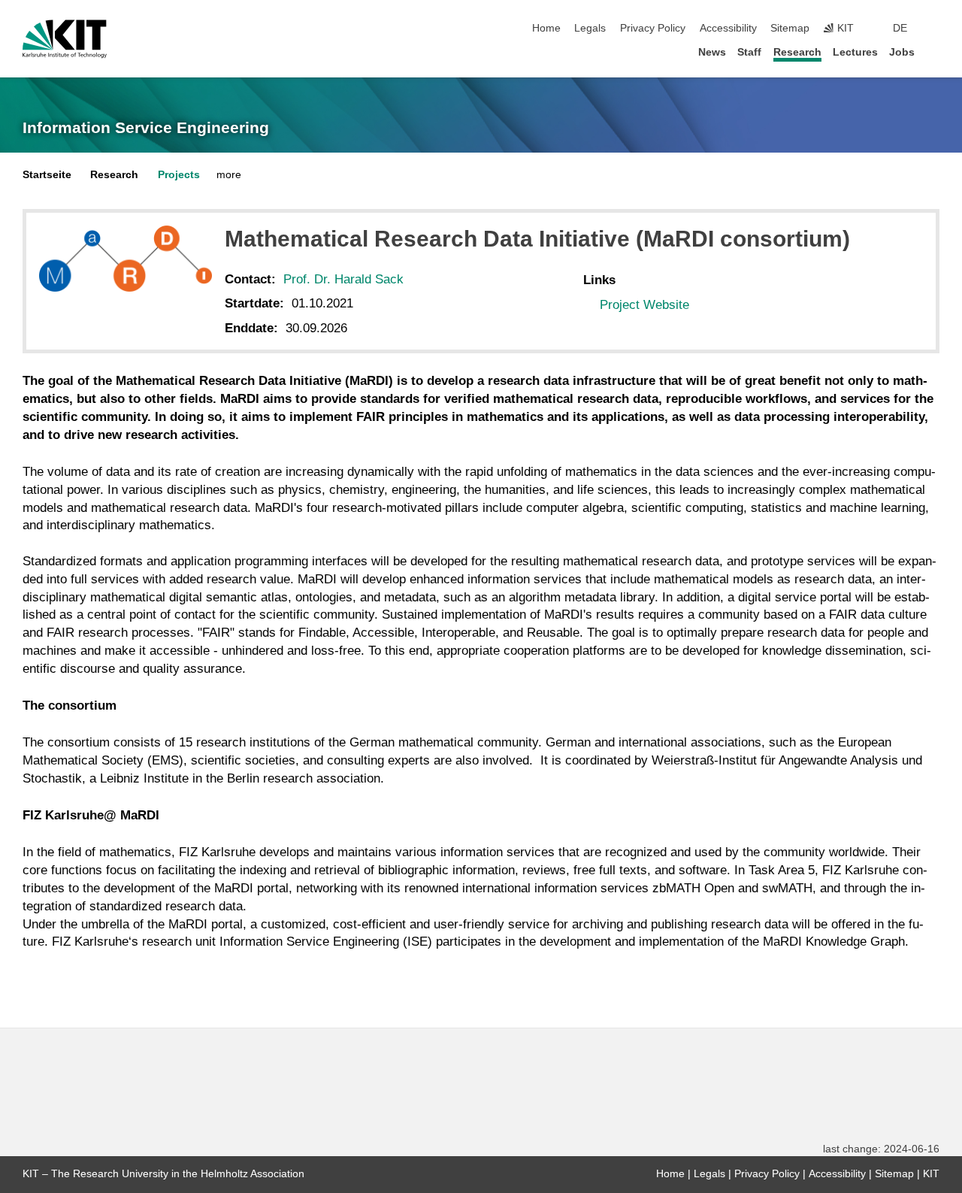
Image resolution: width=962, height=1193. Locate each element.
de (900, 28)
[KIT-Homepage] (65, 39)
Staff (749, 52)
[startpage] (934, 51)
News (712, 52)
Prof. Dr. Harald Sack (343, 279)
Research (797, 52)
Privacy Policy (652, 28)
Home (546, 28)
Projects (179, 174)
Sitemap (789, 28)
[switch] (934, 29)
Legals (590, 28)
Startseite (47, 174)
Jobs (902, 52)
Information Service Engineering (146, 128)
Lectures (855, 52)
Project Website (644, 305)
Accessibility (728, 28)
